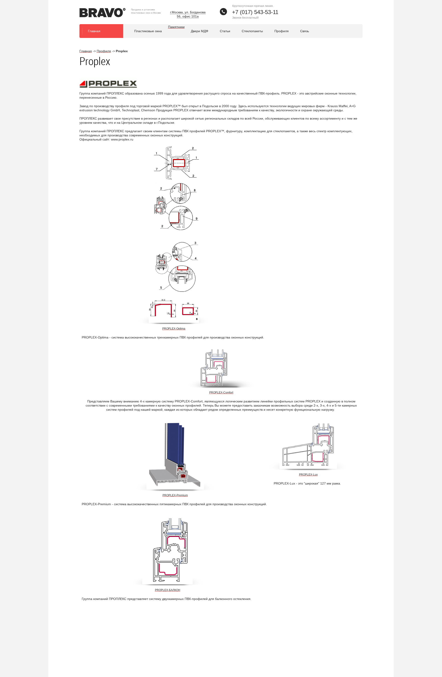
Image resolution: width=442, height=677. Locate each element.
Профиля (281, 31)
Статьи (225, 31)
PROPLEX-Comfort (221, 392)
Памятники (176, 27)
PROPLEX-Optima (173, 328)
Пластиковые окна (148, 31)
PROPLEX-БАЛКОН (167, 590)
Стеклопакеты (252, 31)
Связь (304, 31)
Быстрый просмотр (174, 318)
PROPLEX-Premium (175, 495)
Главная (94, 31)
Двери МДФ (199, 31)
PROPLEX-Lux (308, 474)
